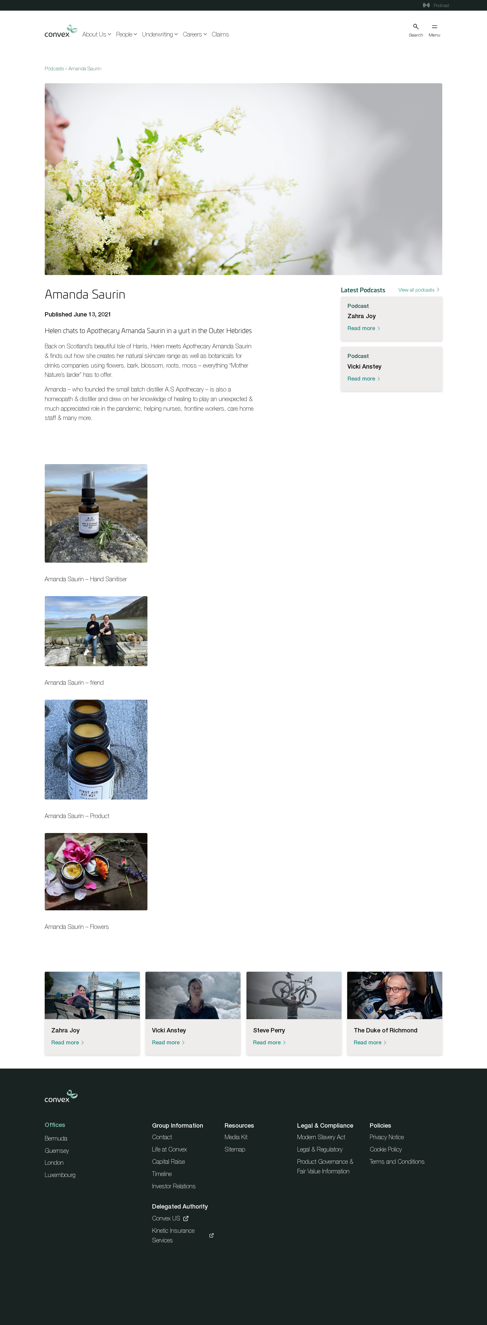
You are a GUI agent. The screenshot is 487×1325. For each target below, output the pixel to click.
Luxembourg (60, 1174)
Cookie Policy (386, 1149)
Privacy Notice (387, 1137)
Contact (162, 1137)
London (54, 1162)
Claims (220, 34)
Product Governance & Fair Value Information (325, 1166)
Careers (192, 34)
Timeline (162, 1173)
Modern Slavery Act (321, 1137)
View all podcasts (416, 290)
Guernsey (57, 1150)
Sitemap (235, 1149)
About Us (94, 34)
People (124, 34)
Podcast (440, 5)
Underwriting (157, 34)
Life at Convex (169, 1149)
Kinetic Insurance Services (173, 1235)
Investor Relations (174, 1186)
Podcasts (54, 68)
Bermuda (56, 1138)
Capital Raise (168, 1161)
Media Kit (236, 1137)
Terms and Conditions (397, 1161)
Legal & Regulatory (320, 1149)
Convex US (166, 1218)
